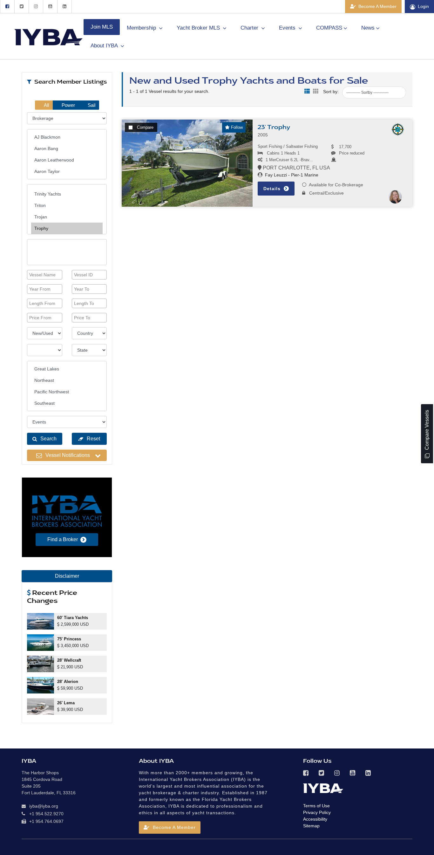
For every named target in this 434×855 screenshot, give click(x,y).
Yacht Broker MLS (199, 28)
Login (423, 6)
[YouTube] (50, 6)
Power (67, 105)
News (368, 28)
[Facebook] (7, 6)
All (46, 105)
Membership (142, 28)
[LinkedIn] (64, 6)
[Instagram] (36, 6)
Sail (90, 105)
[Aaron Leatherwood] (67, 160)
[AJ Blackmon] (67, 137)
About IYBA (105, 46)
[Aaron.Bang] (67, 148)
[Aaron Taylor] (67, 171)
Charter (250, 28)
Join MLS (102, 27)
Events (288, 28)
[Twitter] (21, 6)
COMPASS (329, 28)
